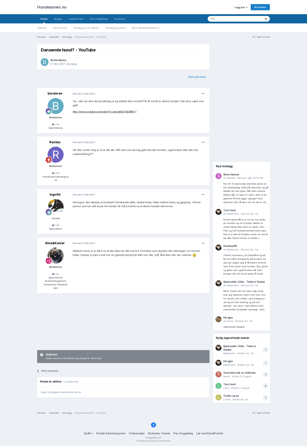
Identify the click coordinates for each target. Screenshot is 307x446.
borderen (60, 60)
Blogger (58, 18)
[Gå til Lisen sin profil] (219, 386)
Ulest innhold (60, 27)
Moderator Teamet (159, 433)
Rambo (54, 142)
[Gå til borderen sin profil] (45, 62)
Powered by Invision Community (153, 440)
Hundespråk (230, 246)
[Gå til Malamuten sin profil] (219, 212)
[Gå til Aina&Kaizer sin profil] (56, 256)
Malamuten (233, 213)
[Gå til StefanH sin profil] (219, 176)
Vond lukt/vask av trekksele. (239, 372)
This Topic (251, 18)
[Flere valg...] (203, 94)
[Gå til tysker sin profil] (219, 374)
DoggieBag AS (153, 437)
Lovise (226, 399)
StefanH (231, 177)
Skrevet (250, 177)
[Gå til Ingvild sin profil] (56, 207)
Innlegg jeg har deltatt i (86, 27)
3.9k (57, 124)
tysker (226, 376)
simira (230, 321)
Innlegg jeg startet (116, 27)
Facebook (119, 18)
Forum (44, 18)
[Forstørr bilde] (194, 254)
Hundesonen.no (51, 7)
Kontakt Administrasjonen (110, 433)
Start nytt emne (197, 76)
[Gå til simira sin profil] (219, 319)
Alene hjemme (231, 174)
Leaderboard (76, 18)
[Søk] (266, 19)
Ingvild (55, 194)
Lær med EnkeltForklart (209, 433)
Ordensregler (137, 433)
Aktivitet (42, 27)
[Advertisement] (123, 322)
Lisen (226, 387)
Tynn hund (229, 210)
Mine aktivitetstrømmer (145, 27)
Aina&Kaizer (55, 243)
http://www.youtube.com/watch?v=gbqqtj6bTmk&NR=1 (104, 111)
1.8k (56, 274)
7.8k (56, 225)
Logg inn (240, 7)
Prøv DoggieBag (98, 18)
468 (56, 173)
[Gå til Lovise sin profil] (219, 397)
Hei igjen (228, 317)
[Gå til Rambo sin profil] (56, 155)
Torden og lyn (231, 395)
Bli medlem (260, 7)
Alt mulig (72, 63)
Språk (87, 433)
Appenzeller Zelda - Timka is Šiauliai (244, 281)
